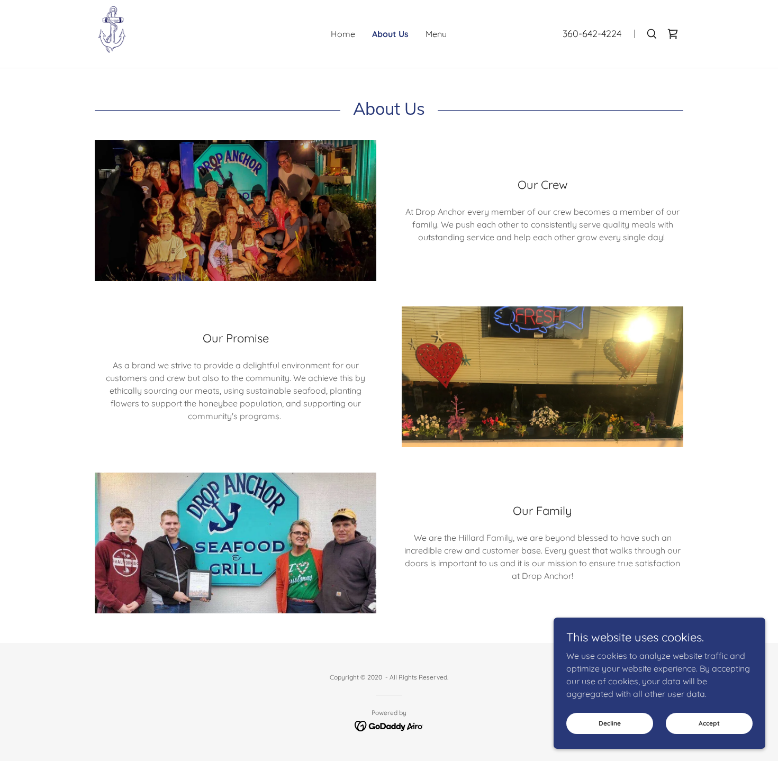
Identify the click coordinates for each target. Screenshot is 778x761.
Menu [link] (436, 34)
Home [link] (343, 34)
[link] (112, 33)
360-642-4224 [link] (592, 34)
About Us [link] (390, 34)
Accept (709, 723)
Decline (610, 723)
